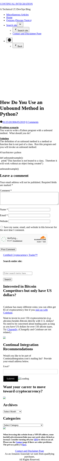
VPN (36, 439)
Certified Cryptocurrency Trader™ (20, 255)
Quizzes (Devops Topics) (18, 20)
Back (20, 46)
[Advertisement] (29, 73)
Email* (6, 366)
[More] (9, 40)
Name (4, 209)
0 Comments (32, 122)
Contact (19, 442)
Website (4, 221)
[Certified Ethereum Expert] (4, 428)
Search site (11, 25)
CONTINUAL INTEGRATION (16, 4)
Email (4, 215)
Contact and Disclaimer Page (27, 33)
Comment (6, 190)
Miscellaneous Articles (17, 14)
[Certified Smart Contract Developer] (4, 398)
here (24, 444)
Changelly (12, 329)
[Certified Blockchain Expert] (4, 338)
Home (9, 17)
